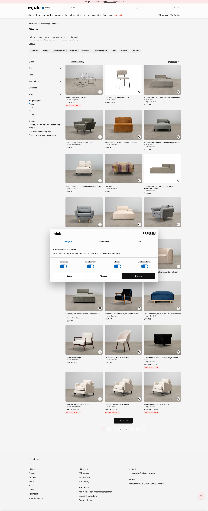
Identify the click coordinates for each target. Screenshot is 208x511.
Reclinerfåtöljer (101, 51)
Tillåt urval (104, 276)
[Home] (33, 8)
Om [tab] (140, 241)
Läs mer (32, 44)
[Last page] (143, 429)
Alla (32, 104)
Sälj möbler (84, 473)
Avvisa (69, 276)
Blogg (31, 490)
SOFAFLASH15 (110, 2)
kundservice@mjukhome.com (142, 473)
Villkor (32, 481)
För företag (84, 481)
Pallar (114, 51)
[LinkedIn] (38, 459)
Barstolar (73, 51)
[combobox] (104, 8)
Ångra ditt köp (85, 500)
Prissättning (84, 477)
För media (33, 494)
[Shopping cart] (178, 8)
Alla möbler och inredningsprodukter (42, 24)
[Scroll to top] (201, 496)
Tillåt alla (138, 276)
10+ (32, 114)
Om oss (32, 477)
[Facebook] (30, 459)
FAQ (30, 486)
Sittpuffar (135, 51)
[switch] (90, 266)
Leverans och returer (88, 496)
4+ (32, 111)
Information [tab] (104, 241)
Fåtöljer (46, 51)
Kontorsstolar (59, 51)
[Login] (174, 8)
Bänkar (124, 51)
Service (32, 473)
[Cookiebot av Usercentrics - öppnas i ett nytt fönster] (145, 233)
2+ (32, 108)
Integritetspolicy (36, 498)
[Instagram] (34, 459)
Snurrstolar (86, 51)
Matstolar (34, 51)
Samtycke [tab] (68, 241)
